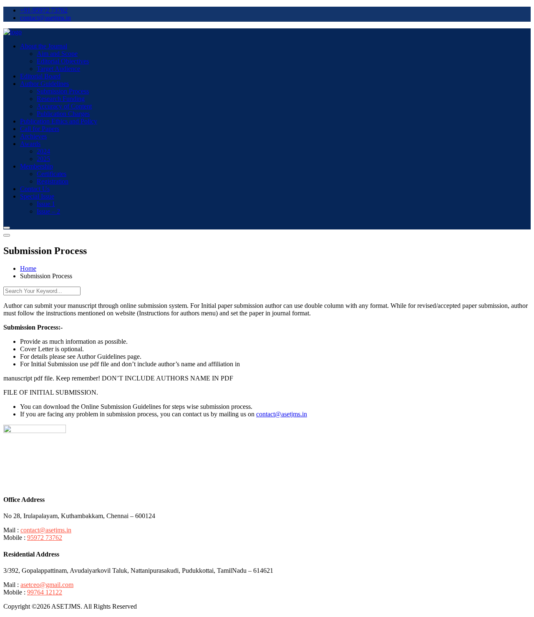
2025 (43, 158)
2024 (43, 151)
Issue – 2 (48, 211)
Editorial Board (40, 76)
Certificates (51, 173)
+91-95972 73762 (44, 10)
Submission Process (63, 91)
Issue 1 (46, 203)
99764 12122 (44, 592)
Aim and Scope (57, 53)
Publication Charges (63, 113)
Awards (30, 143)
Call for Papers (39, 128)
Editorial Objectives (63, 61)
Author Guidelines (44, 83)
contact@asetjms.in (45, 17)
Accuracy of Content (64, 106)
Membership (36, 166)
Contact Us (35, 188)
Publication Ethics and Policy (58, 121)
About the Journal (43, 46)
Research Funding (61, 98)
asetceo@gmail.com (46, 584)
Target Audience (58, 68)
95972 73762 (44, 537)
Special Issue (37, 196)
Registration (52, 181)
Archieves (33, 136)
